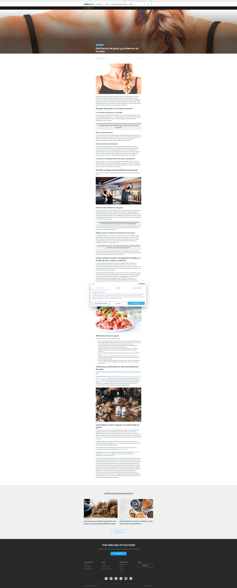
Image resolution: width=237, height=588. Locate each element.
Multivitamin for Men (115, 376)
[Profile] (148, 4)
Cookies (96, 585)
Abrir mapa (145, 565)
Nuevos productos (88, 566)
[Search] (144, 4)
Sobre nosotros (132, 0)
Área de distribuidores (106, 568)
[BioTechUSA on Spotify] (120, 578)
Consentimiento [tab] (100, 287)
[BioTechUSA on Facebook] (106, 578)
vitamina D (136, 452)
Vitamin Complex (104, 378)
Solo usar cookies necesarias (100, 303)
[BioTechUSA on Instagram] (111, 578)
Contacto (150, 0)
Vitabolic (135, 376)
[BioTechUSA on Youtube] (116, 578)
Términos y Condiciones (148, 585)
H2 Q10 (116, 443)
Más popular (86, 564)
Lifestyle (121, 568)
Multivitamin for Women (127, 376)
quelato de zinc (123, 449)
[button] (100, 4)
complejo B (100, 437)
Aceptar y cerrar (136, 303)
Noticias (125, 0)
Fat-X (138, 378)
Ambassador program (141, 0)
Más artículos (118, 531)
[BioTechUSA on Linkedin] (125, 578)
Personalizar (118, 303)
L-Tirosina (102, 381)
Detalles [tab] (118, 287)
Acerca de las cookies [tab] (137, 287)
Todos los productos (88, 568)
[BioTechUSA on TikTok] (130, 578)
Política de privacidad (89, 585)
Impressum (121, 571)
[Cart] (151, 4)
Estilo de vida (90, 8)
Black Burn (98, 379)
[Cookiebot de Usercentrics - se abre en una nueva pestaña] (139, 284)
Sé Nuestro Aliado (105, 566)
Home (85, 8)
